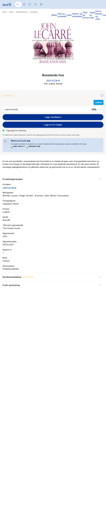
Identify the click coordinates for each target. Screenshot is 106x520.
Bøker (11, 12)
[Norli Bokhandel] (7, 4)
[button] (30, 4)
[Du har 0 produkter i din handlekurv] (41, 4)
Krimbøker (34, 12)
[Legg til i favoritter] (101, 96)
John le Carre (53, 80)
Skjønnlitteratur (22, 12)
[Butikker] (24, 4)
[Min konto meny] (35, 4)
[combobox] (18, 4)
